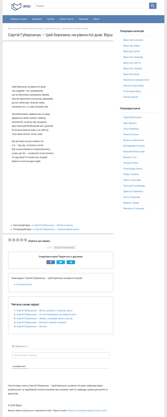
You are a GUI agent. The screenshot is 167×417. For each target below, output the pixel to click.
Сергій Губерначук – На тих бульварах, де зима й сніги (46, 314)
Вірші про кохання (133, 40)
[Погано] (14, 240)
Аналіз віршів (130, 96)
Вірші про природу (133, 57)
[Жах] (10, 240)
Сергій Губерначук (65, 247)
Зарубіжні (37, 19)
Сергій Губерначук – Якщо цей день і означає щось (44, 310)
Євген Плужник (131, 197)
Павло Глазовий (132, 180)
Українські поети (18, 19)
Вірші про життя (132, 62)
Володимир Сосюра (134, 145)
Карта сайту (101, 410)
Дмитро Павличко (133, 191)
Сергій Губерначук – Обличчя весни (53, 225)
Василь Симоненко (133, 140)
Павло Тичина (131, 174)
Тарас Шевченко (132, 117)
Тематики (83, 19)
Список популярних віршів (81, 410)
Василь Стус (130, 157)
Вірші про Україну (132, 68)
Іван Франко (130, 123)
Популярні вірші (132, 91)
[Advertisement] (61, 63)
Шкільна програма (133, 85)
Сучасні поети (24, 284)
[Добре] (21, 240)
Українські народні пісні (136, 79)
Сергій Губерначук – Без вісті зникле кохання (41, 322)
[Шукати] (153, 6)
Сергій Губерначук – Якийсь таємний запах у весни (44, 318)
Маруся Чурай (131, 202)
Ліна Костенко (131, 134)
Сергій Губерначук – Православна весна (57, 229)
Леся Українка (131, 128)
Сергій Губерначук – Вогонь (31, 326)
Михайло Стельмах (133, 208)
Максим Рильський (133, 151)
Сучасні (50, 19)
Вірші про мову (131, 74)
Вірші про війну (131, 45)
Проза (96, 19)
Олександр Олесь (132, 168)
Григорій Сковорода (134, 185)
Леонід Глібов (130, 162)
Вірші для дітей (131, 51)
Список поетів (66, 19)
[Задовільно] (18, 240)
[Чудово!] (25, 240)
